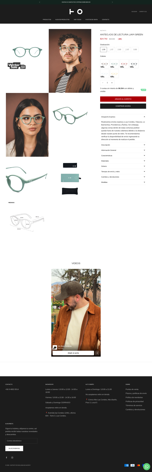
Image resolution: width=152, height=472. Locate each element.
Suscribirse (14, 448)
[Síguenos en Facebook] (6, 457)
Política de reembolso (134, 397)
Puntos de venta (92, 19)
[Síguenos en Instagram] (12, 457)
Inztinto (103, 30)
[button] (123, 116)
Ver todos (77, 19)
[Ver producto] (97, 353)
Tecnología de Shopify (23, 465)
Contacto (105, 19)
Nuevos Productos (62, 19)
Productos (47, 19)
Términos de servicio (134, 405)
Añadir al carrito (123, 99)
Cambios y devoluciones (135, 409)
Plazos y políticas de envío (136, 393)
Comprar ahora (123, 106)
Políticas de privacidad (135, 401)
